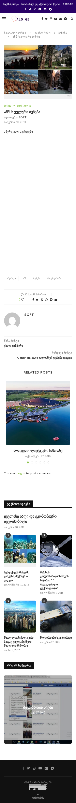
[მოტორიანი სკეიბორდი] (56, 617)
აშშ (24, 278)
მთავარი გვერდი (15, 33)
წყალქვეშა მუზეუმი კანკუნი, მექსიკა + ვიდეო (16, 576)
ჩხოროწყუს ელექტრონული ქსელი (40, 4)
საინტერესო (42, 33)
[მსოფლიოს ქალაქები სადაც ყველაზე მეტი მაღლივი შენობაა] (20, 617)
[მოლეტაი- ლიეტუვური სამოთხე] (38, 413)
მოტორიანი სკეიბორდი (56, 638)
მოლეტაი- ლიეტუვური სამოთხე (38, 450)
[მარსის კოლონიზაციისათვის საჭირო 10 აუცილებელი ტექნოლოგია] (56, 551)
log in (21, 473)
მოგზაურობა (24, 106)
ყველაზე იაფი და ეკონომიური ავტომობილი (30, 519)
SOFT (23, 117)
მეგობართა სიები (38, 707)
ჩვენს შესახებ (11, 4)
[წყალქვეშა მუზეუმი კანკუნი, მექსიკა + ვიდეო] (20, 551)
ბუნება (62, 33)
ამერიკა (11, 278)
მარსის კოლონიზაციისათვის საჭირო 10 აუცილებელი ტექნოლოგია (54, 580)
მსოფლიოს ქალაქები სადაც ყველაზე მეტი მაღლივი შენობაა (18, 642)
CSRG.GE (68, 4)
